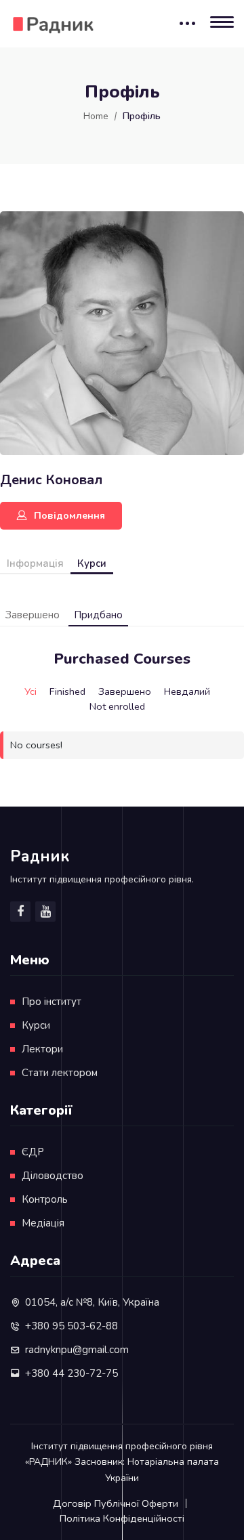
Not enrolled (117, 706)
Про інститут (51, 1001)
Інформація (35, 563)
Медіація (43, 1223)
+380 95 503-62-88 (71, 1326)
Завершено (32, 615)
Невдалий (187, 691)
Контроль (45, 1199)
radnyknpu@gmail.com (77, 1349)
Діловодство (52, 1175)
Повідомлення (69, 515)
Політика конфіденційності (122, 1518)
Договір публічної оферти (115, 1503)
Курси (91, 563)
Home (95, 116)
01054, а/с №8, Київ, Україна (92, 1302)
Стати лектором (60, 1072)
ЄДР (33, 1152)
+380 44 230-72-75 (71, 1373)
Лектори (42, 1049)
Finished (67, 691)
